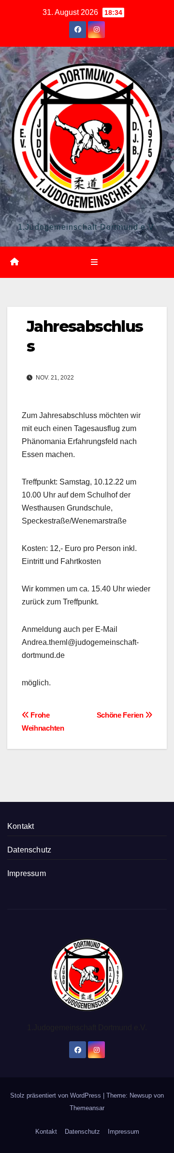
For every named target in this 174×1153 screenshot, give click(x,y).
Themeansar (87, 1108)
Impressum (26, 873)
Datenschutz (29, 850)
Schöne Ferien (121, 715)
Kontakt (20, 826)
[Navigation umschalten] (94, 262)
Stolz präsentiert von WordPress (56, 1095)
